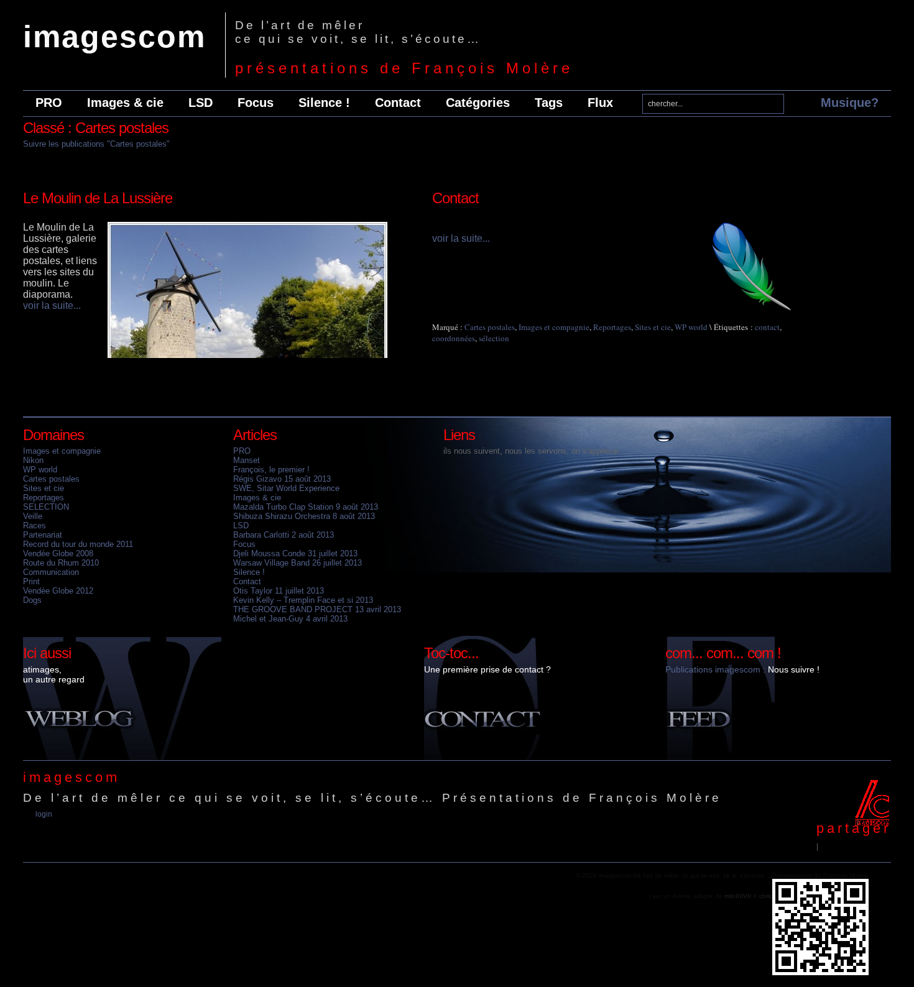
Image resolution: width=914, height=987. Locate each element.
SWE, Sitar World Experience (286, 488)
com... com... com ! (723, 653)
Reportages (612, 327)
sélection (494, 338)
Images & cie (125, 102)
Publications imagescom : (715, 669)
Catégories (478, 102)
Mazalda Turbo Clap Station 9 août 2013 (305, 507)
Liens (459, 434)
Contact (398, 102)
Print (31, 581)
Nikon (33, 460)
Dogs (32, 600)
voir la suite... (52, 305)
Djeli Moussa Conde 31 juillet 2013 (295, 553)
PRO (48, 102)
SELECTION (46, 507)
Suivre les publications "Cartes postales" (96, 144)
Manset (246, 460)
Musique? (850, 102)
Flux (600, 102)
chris (765, 896)
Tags (549, 102)
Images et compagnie (554, 327)
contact (767, 327)
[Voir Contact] (752, 308)
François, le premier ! (271, 469)
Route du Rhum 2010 (61, 562)
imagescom (114, 36)
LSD (200, 102)
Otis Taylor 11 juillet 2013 (278, 590)
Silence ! (324, 102)
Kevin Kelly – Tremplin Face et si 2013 (303, 600)
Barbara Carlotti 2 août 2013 (283, 534)
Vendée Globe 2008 (58, 553)
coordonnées (453, 338)
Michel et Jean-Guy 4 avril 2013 (290, 618)
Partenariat (42, 534)
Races (34, 525)
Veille (32, 516)
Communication (51, 572)
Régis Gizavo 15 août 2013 (282, 479)
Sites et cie (653, 327)
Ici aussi (47, 653)
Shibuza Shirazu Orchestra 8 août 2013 (304, 516)
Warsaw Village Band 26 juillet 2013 (297, 562)
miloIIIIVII (737, 896)
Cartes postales (489, 327)
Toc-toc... (451, 653)
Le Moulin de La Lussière (97, 198)
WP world (691, 327)
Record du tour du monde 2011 (78, 544)
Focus (256, 102)
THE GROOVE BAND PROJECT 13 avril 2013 (317, 609)
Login (43, 814)
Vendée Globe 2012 (58, 590)
